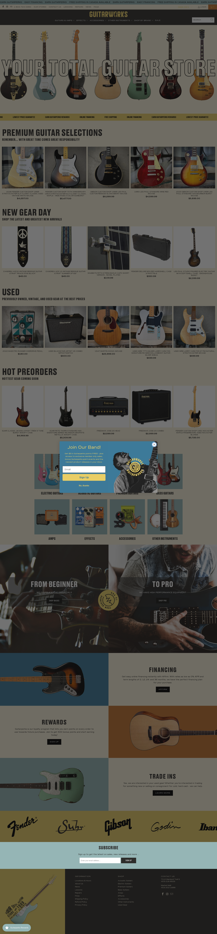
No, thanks (84, 486)
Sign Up (84, 477)
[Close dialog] (154, 444)
